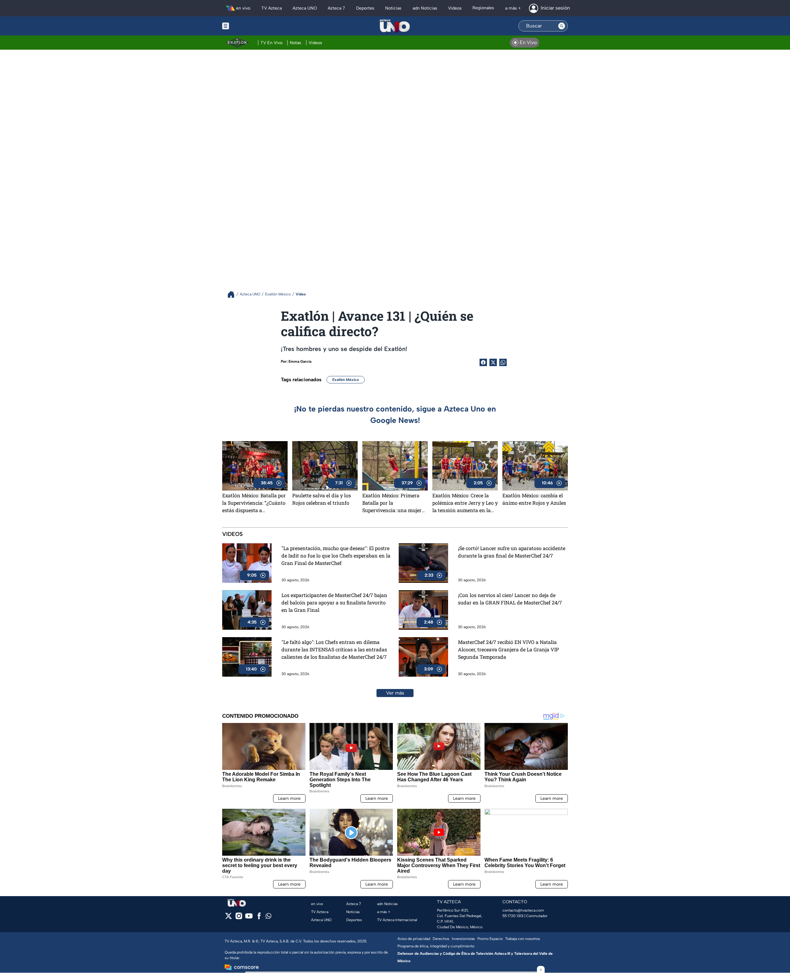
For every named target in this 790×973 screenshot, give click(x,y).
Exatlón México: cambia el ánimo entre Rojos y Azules (534, 499)
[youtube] (249, 918)
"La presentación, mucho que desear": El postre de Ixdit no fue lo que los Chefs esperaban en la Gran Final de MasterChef (335, 555)
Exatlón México (345, 380)
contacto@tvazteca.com (523, 910)
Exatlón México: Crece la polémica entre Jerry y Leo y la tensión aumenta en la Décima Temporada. (465, 503)
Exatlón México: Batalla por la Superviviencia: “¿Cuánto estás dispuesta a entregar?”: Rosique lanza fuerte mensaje (254, 503)
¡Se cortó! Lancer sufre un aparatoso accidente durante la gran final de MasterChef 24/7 (511, 552)
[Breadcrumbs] (233, 294)
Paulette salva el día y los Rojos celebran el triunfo (321, 499)
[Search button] (561, 26)
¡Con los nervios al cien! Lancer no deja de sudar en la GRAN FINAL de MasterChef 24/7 (510, 599)
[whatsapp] (268, 917)
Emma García (300, 361)
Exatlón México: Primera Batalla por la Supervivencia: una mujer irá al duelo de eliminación (393, 503)
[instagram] (239, 918)
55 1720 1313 (512, 916)
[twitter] (228, 918)
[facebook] (259, 918)
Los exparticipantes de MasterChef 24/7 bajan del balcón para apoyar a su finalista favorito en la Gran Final (334, 602)
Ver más (395, 693)
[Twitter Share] (493, 362)
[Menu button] (247, 26)
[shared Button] (503, 362)
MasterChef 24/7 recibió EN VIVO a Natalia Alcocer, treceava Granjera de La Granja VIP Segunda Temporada (508, 649)
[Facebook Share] (483, 362)
